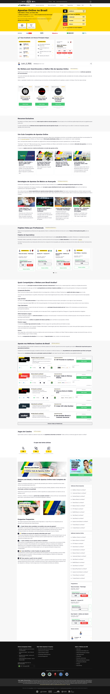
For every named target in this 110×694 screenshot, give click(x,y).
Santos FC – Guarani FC (43, 253)
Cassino (61, 5)
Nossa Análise (26, 269)
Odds (54, 1)
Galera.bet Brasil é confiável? (79, 493)
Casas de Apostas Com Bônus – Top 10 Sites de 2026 (27, 659)
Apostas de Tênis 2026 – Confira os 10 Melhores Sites (26, 656)
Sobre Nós (78, 648)
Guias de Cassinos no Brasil (44, 48)
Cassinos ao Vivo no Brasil (43, 650)
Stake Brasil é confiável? (37, 404)
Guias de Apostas (25, 139)
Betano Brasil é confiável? (37, 373)
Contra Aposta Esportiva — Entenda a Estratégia (63, 209)
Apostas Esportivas (40, 5)
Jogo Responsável (80, 654)
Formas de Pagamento (43, 656)
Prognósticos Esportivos (50, 227)
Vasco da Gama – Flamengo (62, 46)
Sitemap (78, 663)
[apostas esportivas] (25, 5)
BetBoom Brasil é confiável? (37, 357)
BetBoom (71, 11)
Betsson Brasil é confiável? (79, 505)
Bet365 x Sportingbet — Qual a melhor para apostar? (26, 164)
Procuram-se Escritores (81, 658)
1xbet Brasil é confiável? (78, 518)
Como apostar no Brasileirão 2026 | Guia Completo (80, 164)
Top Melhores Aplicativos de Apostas (45, 648)
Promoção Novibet (58, 413)
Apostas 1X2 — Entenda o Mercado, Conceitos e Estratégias (81, 210)
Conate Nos (78, 656)
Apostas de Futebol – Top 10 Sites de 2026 (26, 653)
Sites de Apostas (73, 68)
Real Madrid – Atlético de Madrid (62, 254)
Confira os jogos (37, 431)
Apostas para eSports (44, 55)
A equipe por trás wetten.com (82, 650)
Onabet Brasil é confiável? (79, 527)
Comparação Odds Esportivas (44, 654)
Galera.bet (71, 17)
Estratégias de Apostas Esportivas (45, 45)
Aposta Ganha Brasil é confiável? (80, 521)
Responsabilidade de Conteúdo (82, 659)
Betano (71, 24)
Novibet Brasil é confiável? (37, 413)
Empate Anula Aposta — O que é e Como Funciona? (44, 210)
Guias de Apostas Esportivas (61, 1)
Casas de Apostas (22, 27)
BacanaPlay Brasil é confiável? (80, 568)
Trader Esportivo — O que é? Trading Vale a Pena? (25, 210)
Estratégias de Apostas (62, 181)
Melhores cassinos (55, 343)
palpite (80, 239)
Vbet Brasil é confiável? (78, 515)
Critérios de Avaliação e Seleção (82, 652)
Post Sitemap (79, 665)
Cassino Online (31, 27)
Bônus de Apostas (52, 5)
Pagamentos (70, 5)
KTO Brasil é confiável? (36, 389)
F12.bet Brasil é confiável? (79, 524)
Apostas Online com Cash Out (45, 52)
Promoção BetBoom (58, 357)
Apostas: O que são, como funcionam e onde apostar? (26, 649)
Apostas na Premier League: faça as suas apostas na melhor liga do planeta (62, 164)
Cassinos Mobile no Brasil (43, 652)
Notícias (50, 1)
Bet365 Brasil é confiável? (79, 512)
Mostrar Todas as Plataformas (55, 423)
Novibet (71, 20)
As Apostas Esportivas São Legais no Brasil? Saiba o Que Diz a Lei (44, 164)
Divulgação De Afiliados (81, 661)
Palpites (78, 5)
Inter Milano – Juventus (80, 253)
